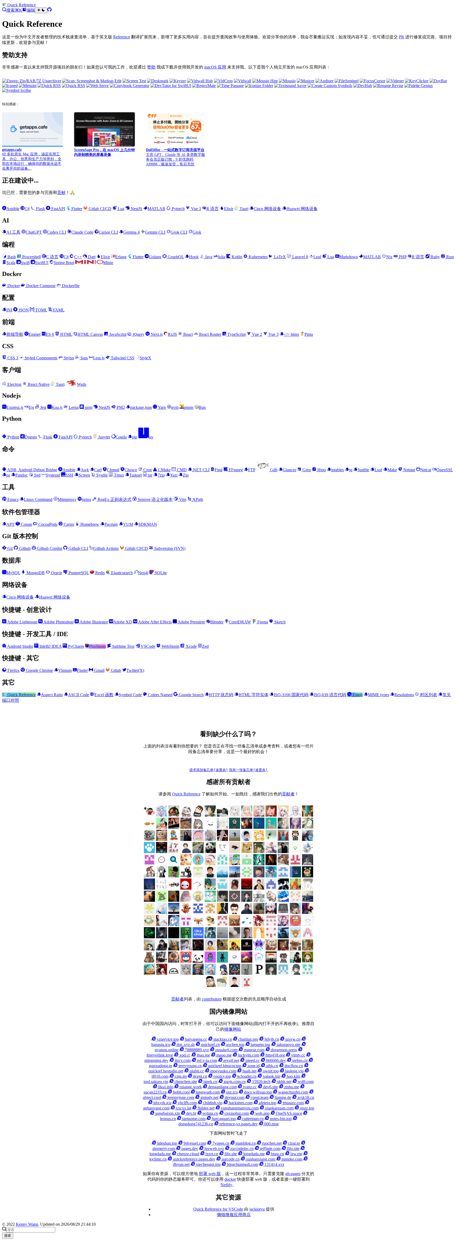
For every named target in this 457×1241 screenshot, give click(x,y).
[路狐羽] (271, 815)
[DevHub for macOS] (362, 85)
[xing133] (185, 924)
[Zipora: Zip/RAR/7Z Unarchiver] (31, 81)
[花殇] (283, 876)
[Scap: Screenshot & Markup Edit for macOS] (91, 81)
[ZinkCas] (271, 961)
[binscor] (161, 912)
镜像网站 (232, 1029)
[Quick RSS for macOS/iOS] (73, 85)
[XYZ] (198, 864)
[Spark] (234, 973)
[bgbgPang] (307, 961)
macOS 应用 (215, 67)
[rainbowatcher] (295, 900)
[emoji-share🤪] (173, 888)
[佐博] (271, 839)
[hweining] (307, 888)
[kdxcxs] (185, 876)
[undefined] (198, 827)
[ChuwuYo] (185, 827)
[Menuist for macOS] (27, 85)
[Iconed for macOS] (10, 85)
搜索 (7, 1236)
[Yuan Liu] (185, 839)
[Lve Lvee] (222, 937)
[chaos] (173, 839)
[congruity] (161, 876)
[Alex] (295, 815)
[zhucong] (258, 961)
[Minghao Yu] (173, 973)
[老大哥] (173, 851)
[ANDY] (258, 937)
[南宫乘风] (258, 815)
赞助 (151, 67)
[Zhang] (210, 864)
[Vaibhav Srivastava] (307, 949)
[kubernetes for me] (198, 876)
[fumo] (258, 924)
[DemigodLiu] (271, 949)
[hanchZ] (198, 949)
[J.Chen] (307, 864)
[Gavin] (222, 888)
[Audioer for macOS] (324, 81)
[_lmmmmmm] (295, 961)
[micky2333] (185, 912)
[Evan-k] (246, 864)
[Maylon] (210, 815)
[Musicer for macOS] (305, 81)
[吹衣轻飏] (210, 900)
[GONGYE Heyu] (271, 924)
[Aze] (295, 937)
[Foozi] (246, 924)
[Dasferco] (258, 949)
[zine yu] (295, 827)
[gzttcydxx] (271, 888)
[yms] (210, 924)
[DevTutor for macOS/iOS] (170, 85)
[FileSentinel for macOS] (347, 81)
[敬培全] (258, 900)
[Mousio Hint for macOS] (265, 81)
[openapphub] (234, 912)
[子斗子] (234, 900)
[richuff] (307, 827)
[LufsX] (283, 815)
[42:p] (222, 839)
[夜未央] (222, 900)
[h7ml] (246, 815)
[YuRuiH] (210, 839)
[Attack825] (283, 937)
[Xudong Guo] (258, 888)
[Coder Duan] (149, 888)
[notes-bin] (210, 912)
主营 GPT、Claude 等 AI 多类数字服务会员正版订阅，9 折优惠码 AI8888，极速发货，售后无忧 (175, 157)
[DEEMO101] (234, 949)
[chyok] (295, 876)
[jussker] (258, 864)
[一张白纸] (210, 827)
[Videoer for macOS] (395, 81)
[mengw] (271, 876)
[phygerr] (246, 912)
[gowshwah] (246, 888)
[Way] (161, 961)
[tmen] (149, 924)
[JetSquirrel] (149, 937)
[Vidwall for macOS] (242, 81)
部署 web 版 (210, 1173)
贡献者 (288, 794)
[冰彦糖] (185, 900)
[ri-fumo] (258, 912)
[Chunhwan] (246, 973)
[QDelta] (283, 973)
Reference (121, 37)
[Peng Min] (295, 864)
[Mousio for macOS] (287, 81)
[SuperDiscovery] (173, 864)
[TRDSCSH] (246, 985)
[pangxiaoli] (258, 839)
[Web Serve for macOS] (97, 85)
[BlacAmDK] (246, 851)
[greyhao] (234, 864)
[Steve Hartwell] (234, 815)
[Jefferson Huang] (222, 815)
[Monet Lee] (198, 973)
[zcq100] (307, 839)
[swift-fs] (307, 912)
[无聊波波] (198, 900)
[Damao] (246, 949)
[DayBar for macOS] (438, 81)
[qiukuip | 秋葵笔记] (246, 876)
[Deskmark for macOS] (157, 81)
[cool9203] (161, 888)
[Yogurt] (198, 961)
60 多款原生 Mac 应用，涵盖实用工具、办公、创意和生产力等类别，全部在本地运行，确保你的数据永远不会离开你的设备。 (31, 159)
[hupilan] (295, 888)
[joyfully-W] (283, 864)
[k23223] (161, 827)
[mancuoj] (246, 839)
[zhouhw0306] (161, 900)
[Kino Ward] (258, 851)
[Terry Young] (295, 949)
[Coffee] (222, 949)
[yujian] (210, 876)
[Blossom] (271, 827)
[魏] (185, 851)
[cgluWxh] (149, 973)
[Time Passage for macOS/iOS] (230, 85)
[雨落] (222, 827)
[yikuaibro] (246, 961)
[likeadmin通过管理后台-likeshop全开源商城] (198, 937)
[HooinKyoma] (283, 924)
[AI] (210, 949)
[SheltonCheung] (283, 912)
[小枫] (246, 900)
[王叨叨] (210, 851)
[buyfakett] (198, 851)
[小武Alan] (149, 851)
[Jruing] (161, 937)
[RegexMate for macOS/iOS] (204, 85)
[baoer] (307, 815)
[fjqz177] (210, 888)
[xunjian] (198, 924)
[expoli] (149, 827)
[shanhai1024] (271, 912)
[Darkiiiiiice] (246, 827)
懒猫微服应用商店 (234, 1214)
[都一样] (173, 912)
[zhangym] (173, 815)
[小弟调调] (149, 815)
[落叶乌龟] (271, 900)
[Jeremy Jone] (307, 924)
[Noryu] (222, 973)
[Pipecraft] (258, 973)
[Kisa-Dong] (149, 864)
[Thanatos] (185, 864)
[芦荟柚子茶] (307, 900)
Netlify (226, 1185)
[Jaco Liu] (283, 851)
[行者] (149, 912)
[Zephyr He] (234, 961)
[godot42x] (234, 888)
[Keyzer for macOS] (178, 81)
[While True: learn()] (173, 961)
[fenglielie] (198, 888)
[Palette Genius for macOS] (418, 85)
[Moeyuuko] (185, 973)
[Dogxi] (283, 949)
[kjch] (234, 839)
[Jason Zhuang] (295, 851)
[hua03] (283, 888)
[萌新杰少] (283, 827)
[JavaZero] (295, 924)
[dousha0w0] (271, 937)
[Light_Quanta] (173, 937)
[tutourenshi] (161, 924)
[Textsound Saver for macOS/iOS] (290, 85)
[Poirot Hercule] (271, 973)
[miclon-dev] (198, 912)
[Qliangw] (295, 973)
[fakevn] (185, 888)
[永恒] (161, 851)
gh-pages (292, 1173)
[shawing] (234, 985)
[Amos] (222, 851)
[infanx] (234, 827)
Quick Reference (186, 794)
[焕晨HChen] (283, 900)
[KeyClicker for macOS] (416, 81)
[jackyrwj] (149, 876)
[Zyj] (283, 961)
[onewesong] (222, 912)
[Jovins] (307, 851)
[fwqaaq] (161, 815)
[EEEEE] (222, 924)
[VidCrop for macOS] (223, 81)
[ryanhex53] (283, 839)
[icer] (173, 876)
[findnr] (222, 864)
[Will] (198, 839)
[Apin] (234, 851)
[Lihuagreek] (185, 937)
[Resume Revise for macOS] (388, 85)
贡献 (61, 192)
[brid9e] (173, 949)
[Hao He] (161, 839)
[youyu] (149, 900)
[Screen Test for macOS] (134, 81)
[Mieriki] (161, 973)
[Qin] (185, 815)
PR (401, 37)
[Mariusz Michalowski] (246, 937)
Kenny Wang (27, 1224)
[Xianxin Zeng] (173, 900)
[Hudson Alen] (173, 924)
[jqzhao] (271, 864)
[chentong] (185, 949)
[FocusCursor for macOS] (372, 81)
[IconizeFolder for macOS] (259, 85)
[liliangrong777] (234, 876)
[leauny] (222, 876)
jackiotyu (257, 1209)
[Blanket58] (149, 949)
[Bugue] (210, 961)
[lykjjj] (258, 876)
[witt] (295, 839)
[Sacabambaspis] (222, 985)
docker (230, 1179)
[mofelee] (198, 815)
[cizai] (307, 876)
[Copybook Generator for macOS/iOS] (129, 85)
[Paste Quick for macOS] (49, 85)
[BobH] (161, 949)
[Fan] (234, 924)
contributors (212, 999)
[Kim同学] (258, 827)
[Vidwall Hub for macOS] (200, 81)
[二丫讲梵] (173, 827)
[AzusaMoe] (307, 937)
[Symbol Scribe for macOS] (16, 90)
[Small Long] (149, 839)
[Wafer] (149, 961)
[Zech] (222, 961)
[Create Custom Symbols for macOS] (330, 85)
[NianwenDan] (210, 973)
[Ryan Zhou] (210, 985)
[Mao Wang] (234, 937)
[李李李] (185, 961)
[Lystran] (161, 864)
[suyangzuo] (295, 912)
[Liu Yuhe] (210, 937)
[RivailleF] (307, 973)
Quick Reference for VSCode (218, 1209)
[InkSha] (271, 851)
